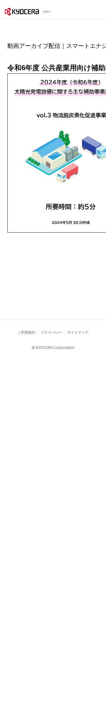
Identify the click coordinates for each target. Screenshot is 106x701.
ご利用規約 (26, 332)
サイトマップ (77, 332)
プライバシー (51, 332)
